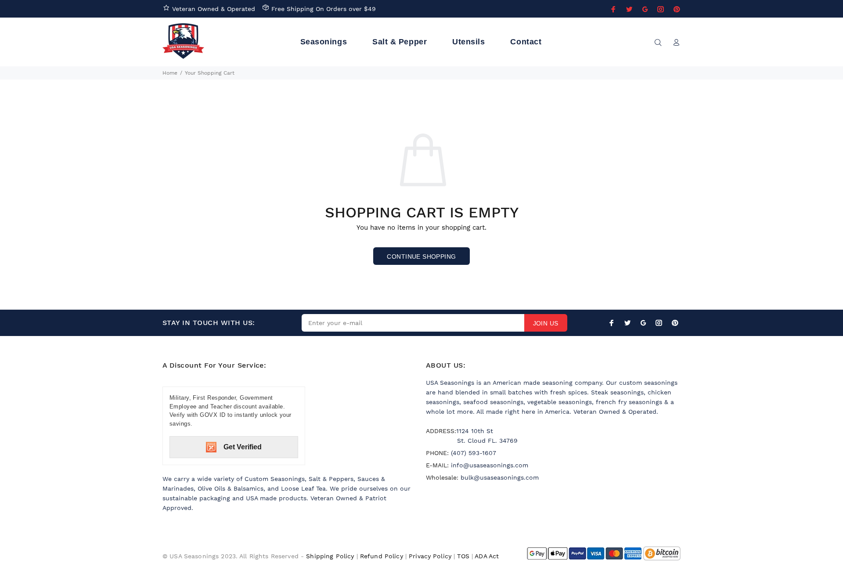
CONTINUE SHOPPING (421, 256)
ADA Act (487, 556)
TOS (463, 556)
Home (169, 73)
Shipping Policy (330, 556)
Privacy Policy (430, 556)
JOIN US (545, 323)
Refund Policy (381, 556)
